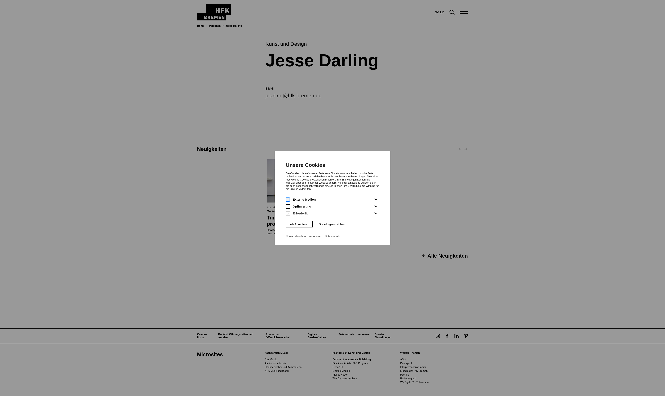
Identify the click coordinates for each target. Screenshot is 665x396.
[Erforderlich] (288, 213)
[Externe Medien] (288, 199)
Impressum (315, 236)
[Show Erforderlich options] (375, 213)
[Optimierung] (288, 206)
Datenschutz (332, 236)
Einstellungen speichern (331, 224)
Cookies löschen (296, 236)
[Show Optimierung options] (375, 206)
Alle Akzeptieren (299, 224)
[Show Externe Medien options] (375, 199)
